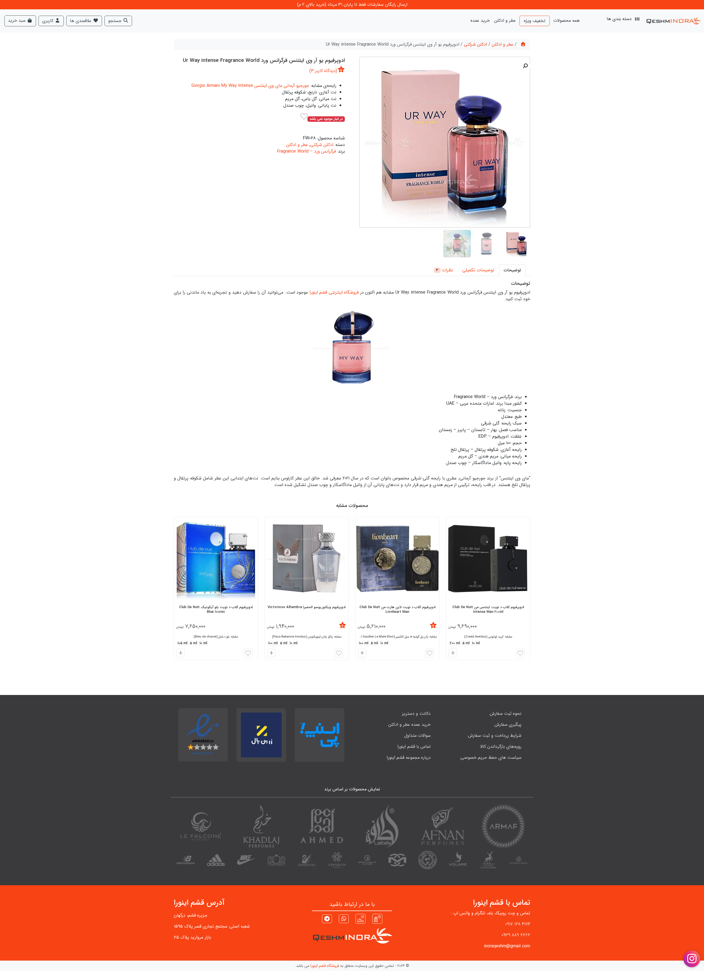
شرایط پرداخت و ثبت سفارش (494, 735)
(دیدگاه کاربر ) (323, 70)
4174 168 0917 (517, 924)
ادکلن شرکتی (475, 44)
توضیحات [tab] (512, 270)
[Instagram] (377, 918)
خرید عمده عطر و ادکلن (409, 724)
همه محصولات (566, 20)
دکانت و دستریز (416, 713)
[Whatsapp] (343, 919)
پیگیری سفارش (507, 724)
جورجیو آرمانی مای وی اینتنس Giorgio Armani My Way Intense (250, 85)
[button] (525, 66)
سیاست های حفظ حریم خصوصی (490, 757)
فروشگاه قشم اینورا (324, 966)
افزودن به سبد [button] (452, 653)
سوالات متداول (417, 735)
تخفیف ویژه (534, 20)
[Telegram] (327, 919)
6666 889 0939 (516, 935)
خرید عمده (480, 20)
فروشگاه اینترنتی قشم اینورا (334, 292)
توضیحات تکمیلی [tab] (478, 270)
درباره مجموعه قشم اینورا (409, 757)
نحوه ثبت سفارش (505, 713)
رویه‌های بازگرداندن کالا (500, 746)
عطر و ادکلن (505, 20)
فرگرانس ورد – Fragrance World (306, 151)
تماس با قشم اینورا (414, 746)
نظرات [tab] (444, 270)
